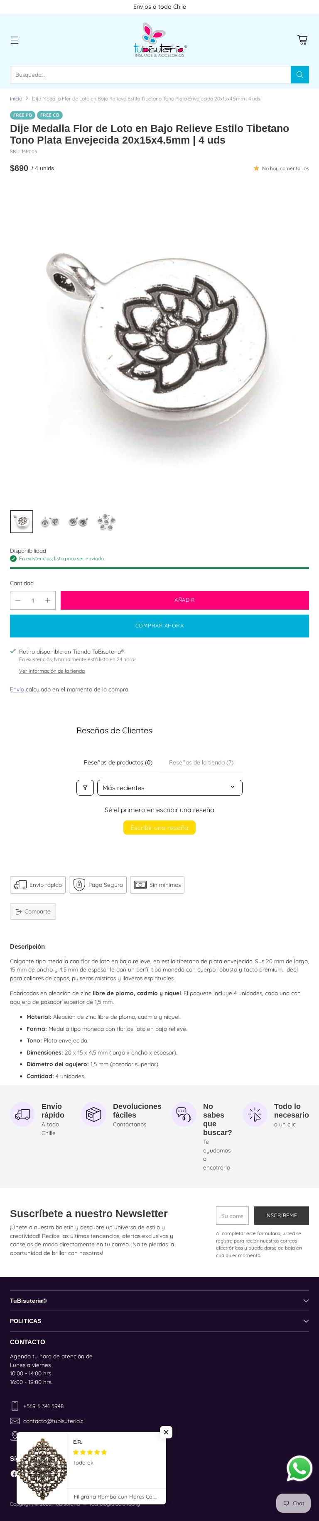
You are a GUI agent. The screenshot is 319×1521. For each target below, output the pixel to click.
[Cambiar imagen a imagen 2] (49, 521)
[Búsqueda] (300, 74)
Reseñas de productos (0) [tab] (118, 762)
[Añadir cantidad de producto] (47, 600)
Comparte (38, 911)
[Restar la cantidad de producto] (17, 600)
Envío (17, 689)
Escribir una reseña (159, 827)
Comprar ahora (159, 625)
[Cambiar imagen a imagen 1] (21, 521)
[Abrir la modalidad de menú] (14, 40)
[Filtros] (85, 788)
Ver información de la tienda (52, 671)
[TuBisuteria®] (159, 40)
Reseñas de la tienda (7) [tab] (201, 762)
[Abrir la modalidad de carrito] (302, 40)
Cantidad (22, 582)
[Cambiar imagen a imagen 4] (106, 521)
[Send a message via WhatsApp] (300, 1468)
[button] (166, 1432)
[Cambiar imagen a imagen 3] (78, 521)
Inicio (16, 98)
